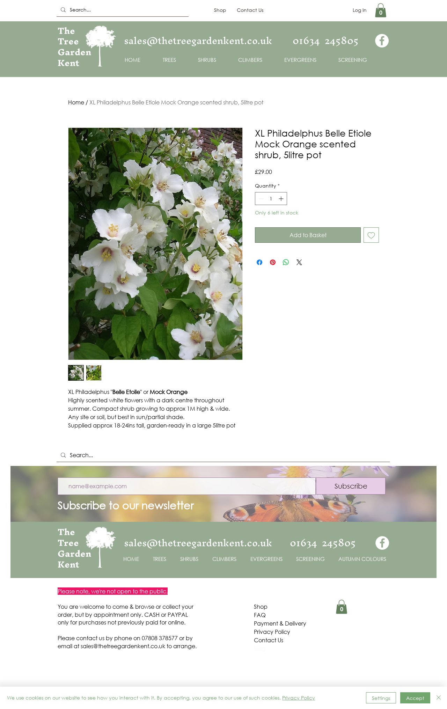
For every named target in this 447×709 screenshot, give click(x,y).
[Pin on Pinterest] (273, 262)
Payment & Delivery (281, 623)
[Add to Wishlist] (371, 235)
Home (76, 102)
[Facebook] (382, 40)
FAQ (260, 615)
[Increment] (281, 198)
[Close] (438, 697)
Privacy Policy (272, 631)
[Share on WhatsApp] (286, 262)
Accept (415, 698)
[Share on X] (299, 262)
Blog (259, 648)
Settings (381, 698)
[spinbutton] (271, 198)
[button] (381, 10)
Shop (261, 606)
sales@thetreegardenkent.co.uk (123, 646)
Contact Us (268, 640)
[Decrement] (260, 198)
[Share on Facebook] (259, 262)
